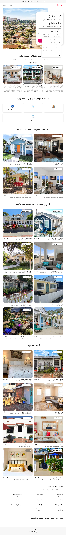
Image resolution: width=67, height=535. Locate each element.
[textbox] (55, 36)
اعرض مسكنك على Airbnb (9, 5)
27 (46, 53)
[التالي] (30, 63)
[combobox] (49, 31)
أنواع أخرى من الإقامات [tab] (59, 489)
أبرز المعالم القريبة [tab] (49, 489)
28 (43, 53)
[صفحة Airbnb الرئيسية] (60, 5)
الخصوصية (35, 532)
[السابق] (35, 63)
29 (59, 55)
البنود (30, 532)
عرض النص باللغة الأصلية (26, 1)
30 (56, 55)
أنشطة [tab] (42, 489)
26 (48, 53)
